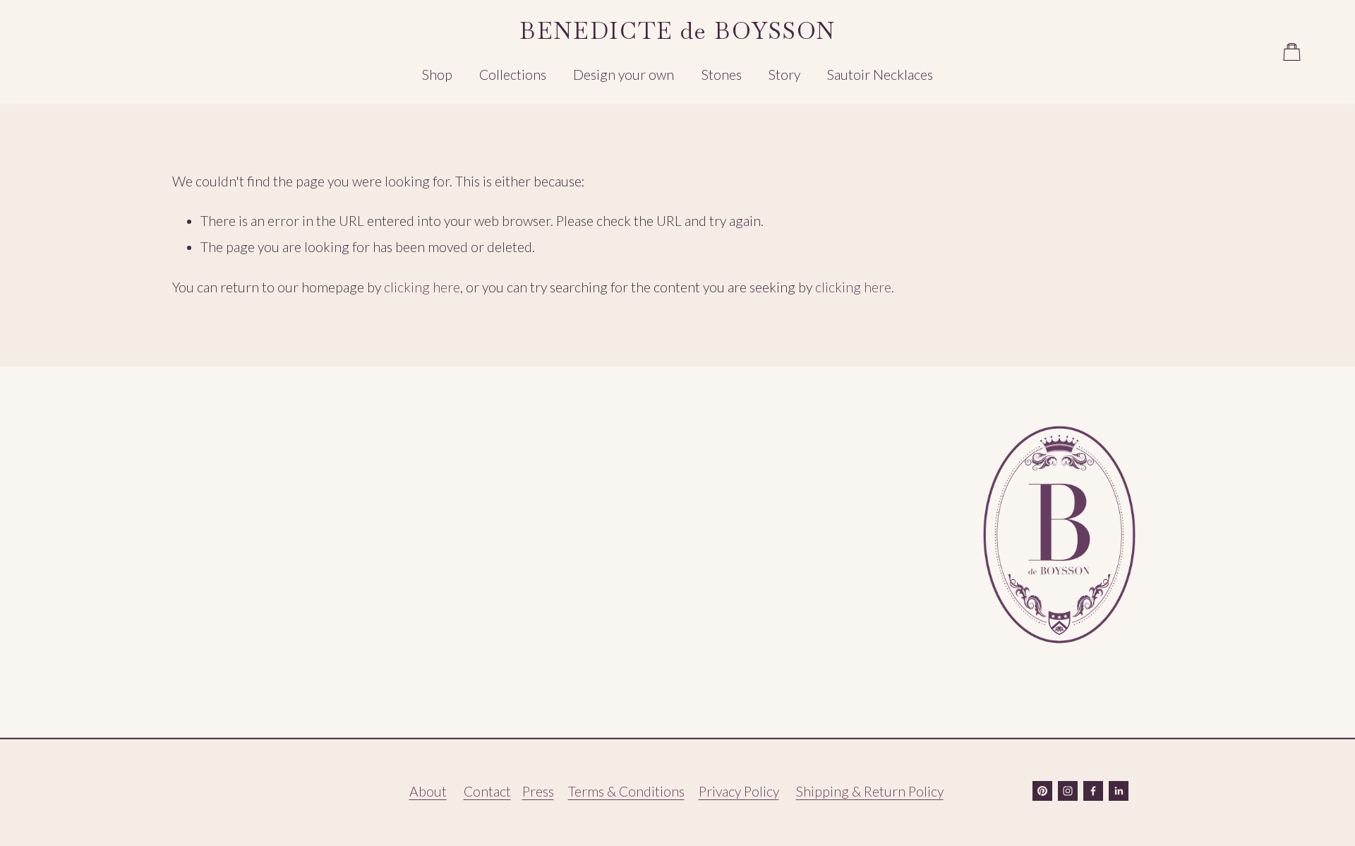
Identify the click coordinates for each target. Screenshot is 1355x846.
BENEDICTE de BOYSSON (677, 31)
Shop (437, 74)
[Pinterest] (1042, 791)
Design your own (623, 74)
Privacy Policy (739, 791)
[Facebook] (1093, 791)
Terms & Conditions (626, 791)
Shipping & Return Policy (870, 791)
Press (538, 791)
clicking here (422, 287)
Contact (487, 791)
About (428, 791)
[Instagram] (1068, 791)
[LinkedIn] (1118, 791)
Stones (721, 74)
